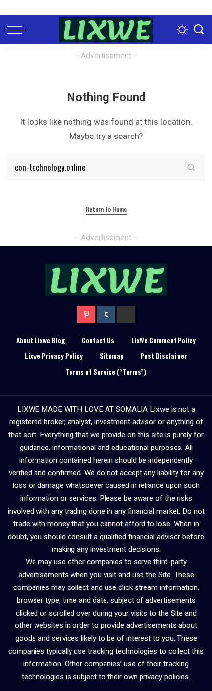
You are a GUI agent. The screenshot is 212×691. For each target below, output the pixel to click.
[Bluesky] (126, 314)
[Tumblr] (106, 314)
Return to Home (106, 209)
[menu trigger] (19, 29)
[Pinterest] (86, 314)
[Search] (199, 29)
